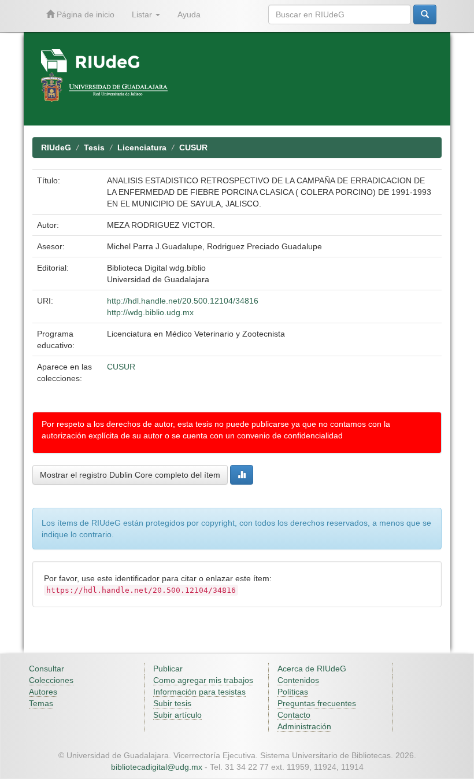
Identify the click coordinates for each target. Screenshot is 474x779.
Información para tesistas (199, 691)
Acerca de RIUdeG (311, 668)
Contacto (293, 714)
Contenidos (298, 680)
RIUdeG (56, 147)
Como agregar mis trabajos (203, 680)
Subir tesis (172, 703)
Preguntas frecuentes (316, 703)
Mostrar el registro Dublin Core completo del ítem (130, 474)
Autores (43, 691)
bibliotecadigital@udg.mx (156, 766)
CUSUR (193, 147)
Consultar (46, 668)
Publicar (168, 668)
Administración (304, 726)
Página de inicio (84, 14)
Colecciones (51, 680)
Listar (143, 14)
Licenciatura (141, 147)
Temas (41, 703)
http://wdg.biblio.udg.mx (150, 312)
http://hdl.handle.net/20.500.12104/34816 (182, 300)
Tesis (94, 147)
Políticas (292, 691)
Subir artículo (177, 714)
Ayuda (189, 14)
